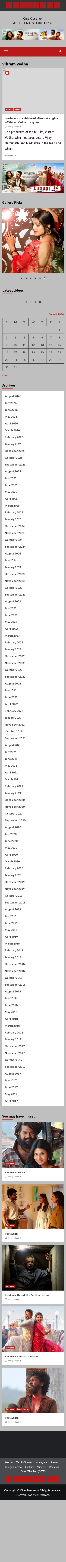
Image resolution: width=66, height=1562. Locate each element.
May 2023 (11, 624)
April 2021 (11, 774)
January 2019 (13, 959)
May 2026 (11, 418)
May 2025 (11, 494)
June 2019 (11, 925)
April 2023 (11, 630)
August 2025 (13, 473)
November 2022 (15, 665)
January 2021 (13, 795)
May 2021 (11, 767)
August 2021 (13, 747)
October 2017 (13, 1062)
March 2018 (12, 1027)
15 (59, 346)
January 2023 (13, 651)
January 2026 (13, 446)
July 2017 (11, 1082)
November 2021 (15, 726)
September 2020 (15, 822)
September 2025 (15, 466)
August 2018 (13, 993)
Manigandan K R (14, 126)
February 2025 (14, 514)
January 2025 (13, 521)
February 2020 (14, 870)
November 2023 (15, 582)
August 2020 (13, 829)
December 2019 (15, 884)
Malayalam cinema (47, 1464)
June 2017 (11, 1089)
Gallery (29, 1468)
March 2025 (12, 507)
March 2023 (12, 637)
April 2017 (11, 1103)
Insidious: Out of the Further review (27, 1297)
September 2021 (15, 740)
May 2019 (11, 931)
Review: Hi (11, 1235)
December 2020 (15, 801)
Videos (41, 1468)
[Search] (60, 51)
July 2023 (11, 610)
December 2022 (15, 658)
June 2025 (11, 487)
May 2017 (11, 1096)
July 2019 (11, 918)
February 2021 (14, 788)
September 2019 (15, 904)
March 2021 (12, 781)
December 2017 (15, 1048)
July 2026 (11, 405)
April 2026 (11, 425)
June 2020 (11, 843)
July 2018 (11, 1000)
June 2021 (11, 760)
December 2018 (15, 966)
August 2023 (13, 603)
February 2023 (14, 644)
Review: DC (11, 1419)
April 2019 (11, 938)
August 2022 (13, 685)
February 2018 (14, 1034)
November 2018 (15, 973)
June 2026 (11, 411)
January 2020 (13, 877)
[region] (33, 246)
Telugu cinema (13, 1468)
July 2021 (11, 754)
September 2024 (15, 548)
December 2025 (15, 452)
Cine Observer (33, 18)
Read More (10, 155)
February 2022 (14, 712)
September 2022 (15, 678)
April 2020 (11, 856)
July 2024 (11, 562)
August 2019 (13, 911)
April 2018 (11, 1020)
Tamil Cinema (23, 1411)
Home (9, 109)
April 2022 (11, 706)
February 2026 (14, 439)
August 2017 (13, 1075)
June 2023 (11, 617)
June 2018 (11, 1007)
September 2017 (15, 1068)
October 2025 (13, 459)
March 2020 (12, 863)
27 (42, 361)
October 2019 (13, 897)
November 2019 (15, 890)
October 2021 (13, 733)
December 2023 (15, 576)
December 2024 (15, 528)
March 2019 (12, 945)
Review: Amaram (15, 1174)
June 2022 (11, 699)
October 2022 (13, 671)
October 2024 (13, 541)
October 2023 (13, 589)
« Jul (4, 377)
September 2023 (15, 596)
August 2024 (13, 555)
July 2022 (11, 692)
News (17, 109)
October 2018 (13, 979)
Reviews (10, 1166)
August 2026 (13, 398)
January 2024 (13, 569)
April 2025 (11, 500)
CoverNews (25, 1496)
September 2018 (15, 986)
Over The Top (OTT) (33, 1473)
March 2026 (12, 432)
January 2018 (13, 1041)
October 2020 (13, 815)
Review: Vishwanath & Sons (21, 1358)
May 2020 (11, 849)
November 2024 (15, 535)
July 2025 (11, 480)
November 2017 (15, 1055)
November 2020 (15, 808)
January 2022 (13, 719)
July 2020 (11, 836)
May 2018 (11, 1014)
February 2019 (14, 952)
